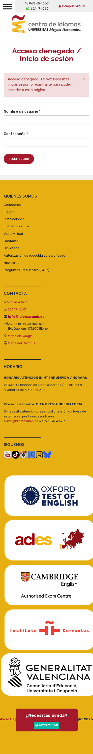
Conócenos (13, 204)
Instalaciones (14, 219)
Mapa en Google (20, 336)
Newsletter (12, 263)
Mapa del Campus (21, 343)
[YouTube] (8, 454)
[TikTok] (16, 454)
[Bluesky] (47, 454)
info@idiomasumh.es (26, 316)
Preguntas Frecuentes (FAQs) (26, 270)
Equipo (9, 212)
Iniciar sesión (19, 159)
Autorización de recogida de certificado (34, 255)
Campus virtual (73, 6)
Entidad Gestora (16, 226)
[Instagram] (24, 454)
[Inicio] (47, 27)
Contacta (11, 241)
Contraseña (16, 134)
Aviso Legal (10, 719)
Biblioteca (11, 248)
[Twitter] (39, 454)
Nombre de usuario (22, 111)
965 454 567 (39, 3)
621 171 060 (40, 8)
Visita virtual (13, 234)
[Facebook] (31, 454)
